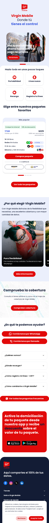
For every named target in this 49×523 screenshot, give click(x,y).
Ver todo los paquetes (24, 184)
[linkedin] (22, 483)
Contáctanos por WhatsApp (26, 334)
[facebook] (5, 483)
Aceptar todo (36, 518)
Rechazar (22, 518)
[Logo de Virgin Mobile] (24, 7)
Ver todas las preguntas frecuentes (26, 398)
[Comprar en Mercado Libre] (34, 167)
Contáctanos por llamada (26, 341)
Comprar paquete (24, 156)
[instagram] (11, 483)
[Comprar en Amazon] (14, 167)
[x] (16, 483)
